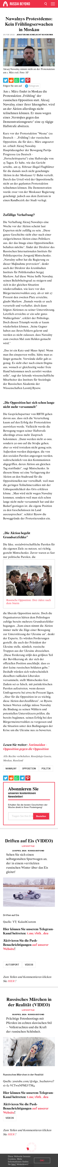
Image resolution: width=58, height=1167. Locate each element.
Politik (46, 768)
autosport (12, 964)
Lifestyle (28, 846)
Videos (29, 964)
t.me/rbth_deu (37, 933)
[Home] (5, 3)
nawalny (11, 768)
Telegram (34, 86)
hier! (13, 1164)
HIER (11, 981)
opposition (29, 768)
